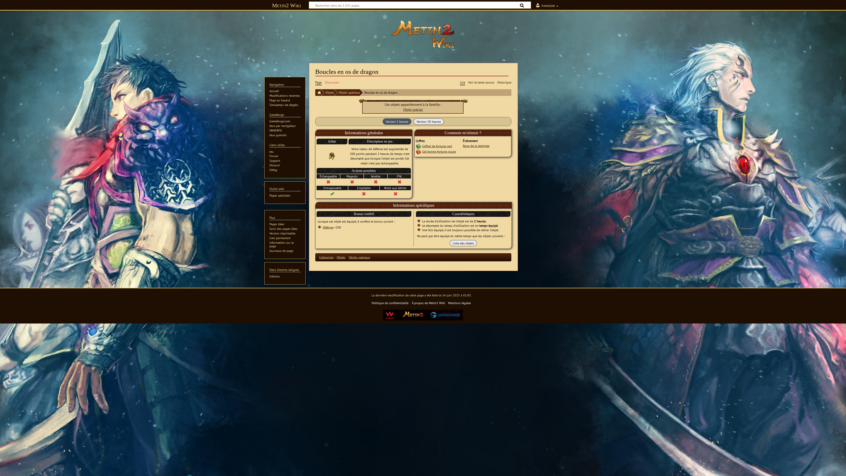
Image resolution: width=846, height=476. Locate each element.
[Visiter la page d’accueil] (423, 34)
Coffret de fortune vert (437, 146)
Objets (329, 92)
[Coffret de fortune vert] (418, 146)
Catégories (326, 257)
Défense (328, 227)
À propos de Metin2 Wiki (428, 303)
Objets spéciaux (349, 92)
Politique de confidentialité (390, 303)
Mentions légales (459, 303)
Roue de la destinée (476, 146)
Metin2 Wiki (286, 5)
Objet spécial (413, 109)
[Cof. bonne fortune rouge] (418, 151)
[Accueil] (318, 92)
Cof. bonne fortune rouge (439, 151)
